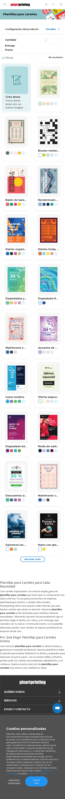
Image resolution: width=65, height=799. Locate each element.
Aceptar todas (36, 781)
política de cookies (37, 773)
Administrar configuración (14, 781)
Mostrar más (32, 559)
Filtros (9, 57)
